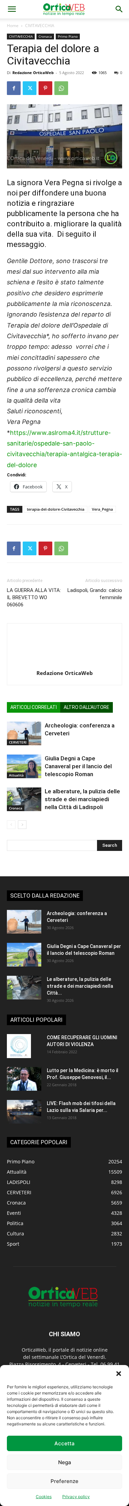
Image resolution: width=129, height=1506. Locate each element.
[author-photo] (64, 663)
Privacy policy (76, 1496)
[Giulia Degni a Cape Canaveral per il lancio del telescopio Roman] (24, 766)
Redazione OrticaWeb (33, 72)
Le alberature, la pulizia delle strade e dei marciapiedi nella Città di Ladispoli (82, 799)
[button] (118, 1373)
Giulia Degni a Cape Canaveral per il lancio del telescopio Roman (78, 766)
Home (13, 25)
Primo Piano (68, 36)
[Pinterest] (45, 88)
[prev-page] (11, 824)
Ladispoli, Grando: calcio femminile (94, 594)
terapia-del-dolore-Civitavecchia (55, 509)
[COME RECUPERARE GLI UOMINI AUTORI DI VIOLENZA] (19, 1046)
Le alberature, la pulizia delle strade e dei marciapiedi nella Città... (80, 986)
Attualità (16, 775)
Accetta (64, 1443)
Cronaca (45, 36)
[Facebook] (14, 88)
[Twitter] (29, 88)
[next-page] (22, 824)
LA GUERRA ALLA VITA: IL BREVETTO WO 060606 (34, 597)
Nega (64, 1462)
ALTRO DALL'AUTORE (86, 707)
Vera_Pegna (102, 509)
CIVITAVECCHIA (39, 25)
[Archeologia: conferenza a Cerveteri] (24, 733)
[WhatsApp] (61, 88)
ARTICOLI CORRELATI (33, 707)
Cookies (44, 1496)
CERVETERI (17, 742)
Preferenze (64, 1481)
